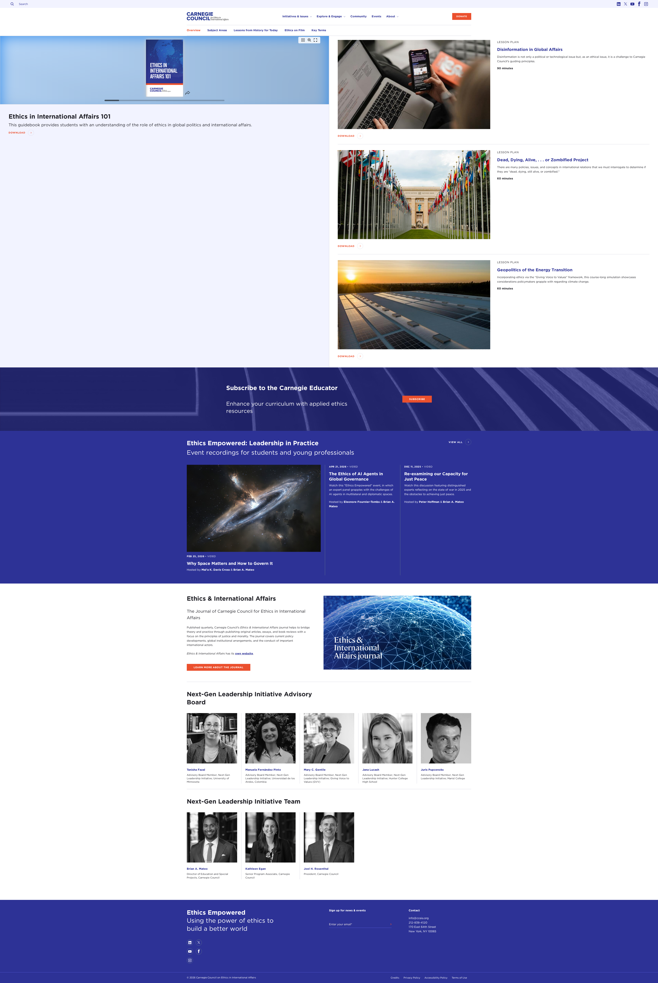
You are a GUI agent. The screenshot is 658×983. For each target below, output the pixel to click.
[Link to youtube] (632, 4)
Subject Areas (217, 30)
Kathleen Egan (255, 868)
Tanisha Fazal (196, 769)
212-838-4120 (418, 922)
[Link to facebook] (639, 4)
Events (376, 16)
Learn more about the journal (218, 667)
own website (244, 653)
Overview (193, 30)
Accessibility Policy (435, 977)
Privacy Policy (412, 977)
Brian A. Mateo (197, 868)
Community (358, 16)
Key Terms (319, 30)
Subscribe (417, 399)
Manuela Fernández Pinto (263, 769)
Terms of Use (459, 977)
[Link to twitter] (625, 4)
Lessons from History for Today (256, 30)
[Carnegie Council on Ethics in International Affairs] (208, 16)
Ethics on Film (295, 30)
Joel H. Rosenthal (316, 868)
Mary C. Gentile (315, 769)
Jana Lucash (370, 769)
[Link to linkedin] (618, 4)
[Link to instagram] (646, 4)
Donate (461, 16)
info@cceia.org (419, 918)
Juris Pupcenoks (432, 769)
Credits (395, 977)
